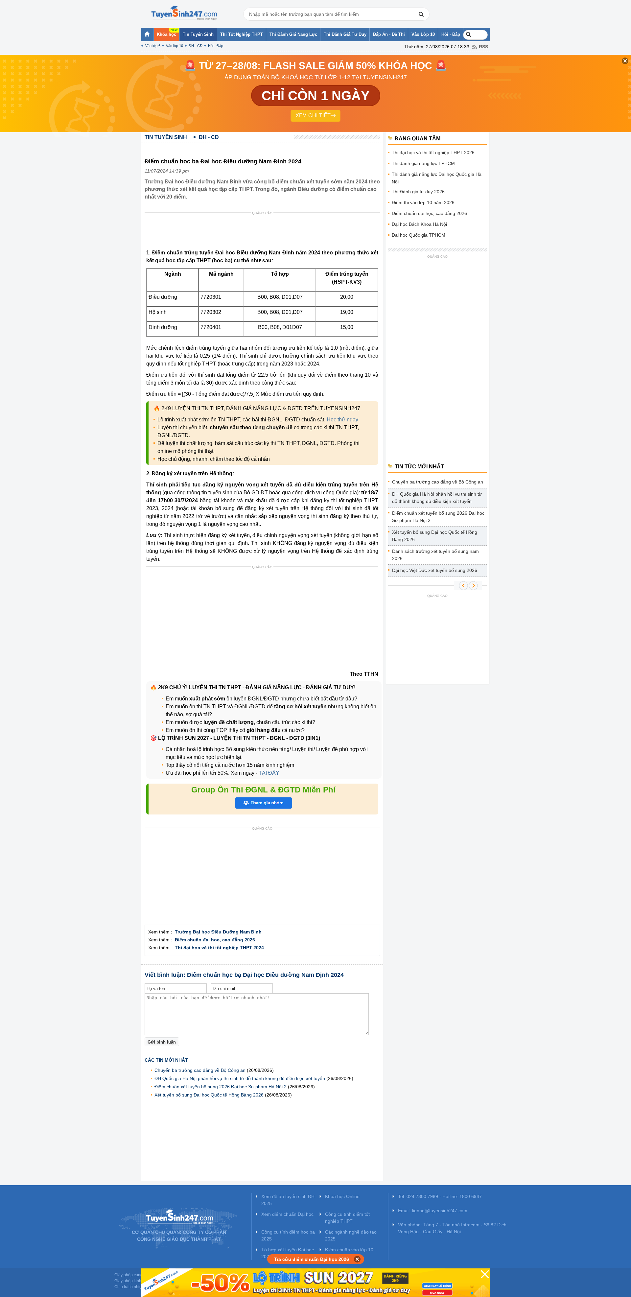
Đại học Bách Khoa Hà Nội (419, 224)
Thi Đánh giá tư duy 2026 (418, 191)
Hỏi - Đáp (215, 46)
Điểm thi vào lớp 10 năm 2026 (423, 202)
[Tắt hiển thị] (357, 1259)
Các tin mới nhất (166, 1060)
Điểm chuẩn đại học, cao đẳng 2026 (429, 213)
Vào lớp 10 (174, 46)
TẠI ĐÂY (268, 773)
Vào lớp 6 (152, 46)
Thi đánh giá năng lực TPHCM (423, 163)
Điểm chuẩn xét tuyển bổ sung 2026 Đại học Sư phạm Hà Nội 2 (220, 1086)
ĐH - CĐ (195, 46)
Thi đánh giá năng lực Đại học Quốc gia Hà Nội (436, 178)
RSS (483, 46)
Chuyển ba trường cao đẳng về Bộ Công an (199, 1070)
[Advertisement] (264, 232)
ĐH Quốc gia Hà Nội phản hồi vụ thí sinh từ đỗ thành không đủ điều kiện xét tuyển (239, 1078)
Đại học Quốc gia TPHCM (418, 235)
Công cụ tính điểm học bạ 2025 (288, 1235)
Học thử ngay (342, 419)
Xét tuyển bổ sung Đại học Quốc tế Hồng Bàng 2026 (209, 1094)
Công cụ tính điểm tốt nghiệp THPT (347, 1218)
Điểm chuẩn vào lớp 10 (349, 1249)
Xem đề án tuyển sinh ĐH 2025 (288, 1200)
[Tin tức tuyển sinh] (184, 13)
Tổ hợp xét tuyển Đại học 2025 (287, 1253)
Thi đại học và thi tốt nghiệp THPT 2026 (433, 152)
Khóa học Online (342, 1196)
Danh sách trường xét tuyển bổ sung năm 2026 (435, 555)
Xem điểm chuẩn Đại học (287, 1214)
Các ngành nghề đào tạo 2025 (351, 1235)
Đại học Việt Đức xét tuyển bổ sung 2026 (434, 570)
